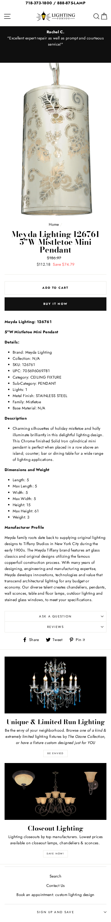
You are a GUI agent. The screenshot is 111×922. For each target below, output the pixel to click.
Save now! (55, 853)
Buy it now (55, 304)
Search (55, 876)
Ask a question (55, 616)
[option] (55, 38)
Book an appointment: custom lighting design (55, 894)
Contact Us (55, 885)
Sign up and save (55, 912)
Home (54, 224)
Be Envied (55, 753)
